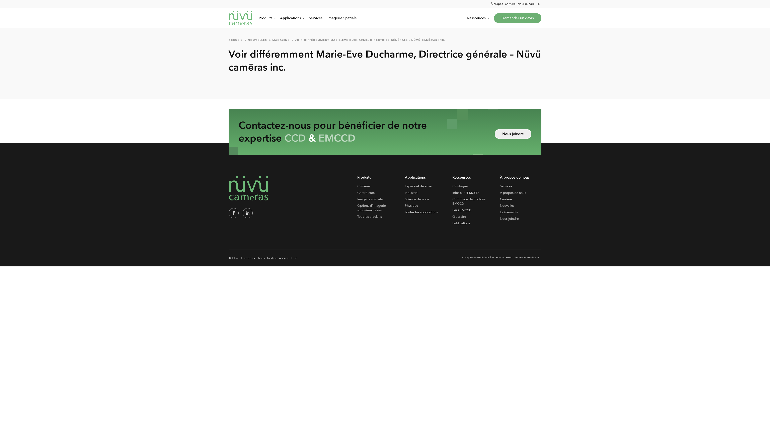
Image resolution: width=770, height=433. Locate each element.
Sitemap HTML (504, 257)
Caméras (363, 186)
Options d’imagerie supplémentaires (371, 207)
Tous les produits (369, 216)
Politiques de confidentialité (477, 257)
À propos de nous (513, 193)
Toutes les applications (421, 212)
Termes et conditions (527, 257)
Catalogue (460, 186)
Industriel (411, 193)
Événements (509, 212)
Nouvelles (507, 205)
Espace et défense (418, 186)
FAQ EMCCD (461, 210)
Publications (461, 223)
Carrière (510, 4)
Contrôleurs (366, 193)
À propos (497, 4)
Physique (411, 205)
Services (315, 18)
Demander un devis (518, 18)
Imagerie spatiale (370, 199)
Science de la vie (417, 199)
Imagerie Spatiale (342, 18)
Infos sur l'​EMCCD (465, 193)
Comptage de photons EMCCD (468, 201)
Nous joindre (526, 4)
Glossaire (459, 216)
